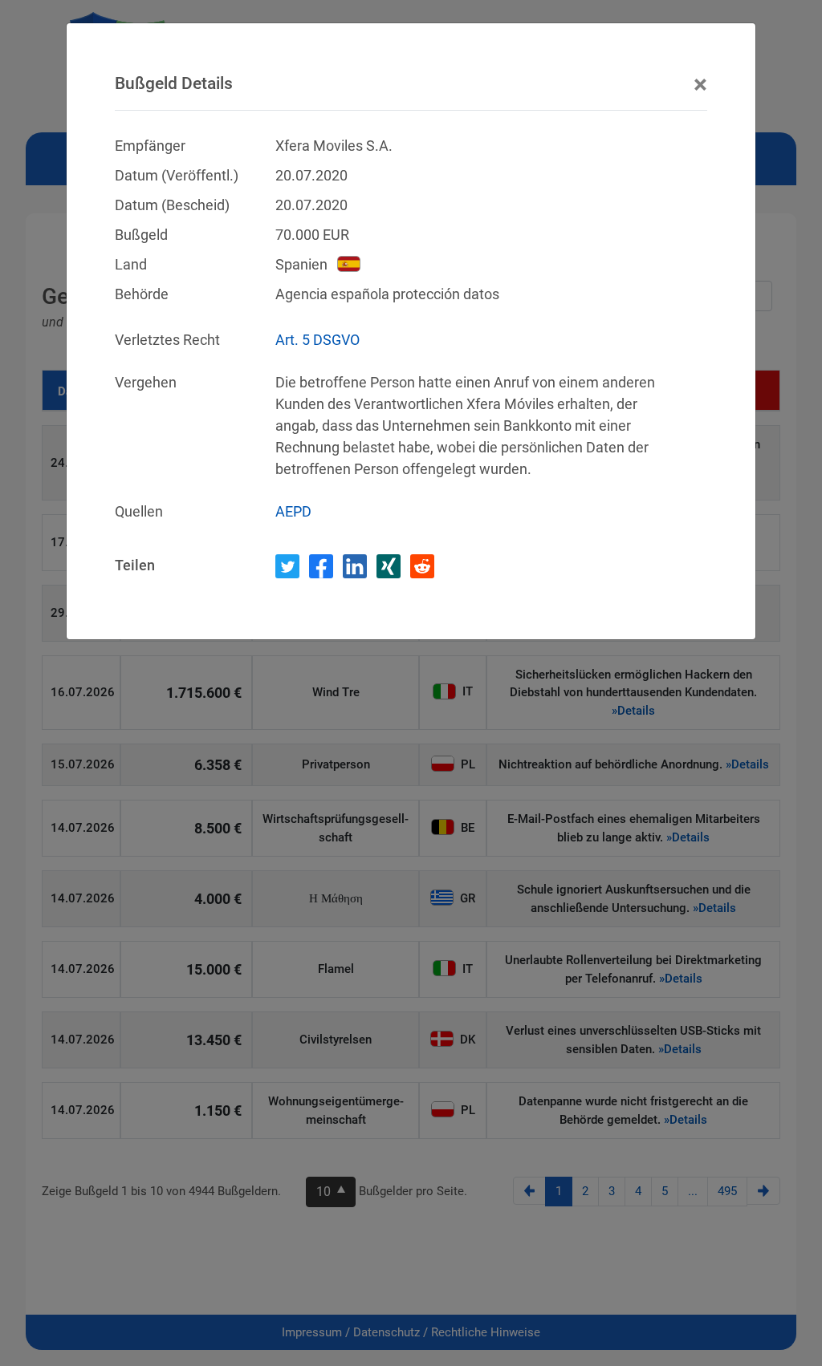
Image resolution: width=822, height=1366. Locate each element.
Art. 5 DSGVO (317, 339)
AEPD (293, 511)
